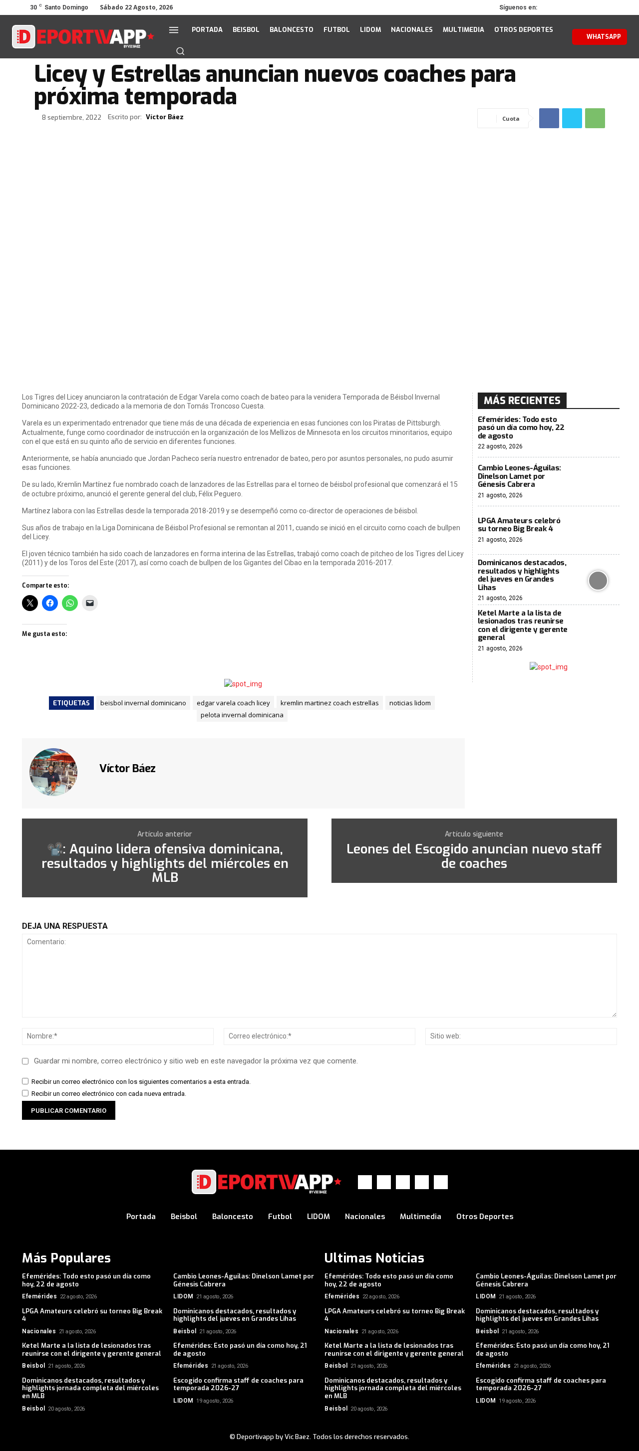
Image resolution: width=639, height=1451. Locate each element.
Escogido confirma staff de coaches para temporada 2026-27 (238, 1384)
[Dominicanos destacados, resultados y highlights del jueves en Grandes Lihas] (598, 580)
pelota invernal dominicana (242, 714)
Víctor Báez (165, 117)
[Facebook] (554, 7)
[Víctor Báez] (59, 772)
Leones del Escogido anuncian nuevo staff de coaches (474, 856)
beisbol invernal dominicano (143, 702)
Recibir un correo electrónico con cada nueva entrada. (108, 1093)
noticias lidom (410, 702)
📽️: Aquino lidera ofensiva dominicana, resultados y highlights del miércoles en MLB (165, 863)
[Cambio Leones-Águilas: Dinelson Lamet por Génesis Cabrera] (598, 481)
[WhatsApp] (596, 7)
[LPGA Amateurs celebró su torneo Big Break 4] (598, 530)
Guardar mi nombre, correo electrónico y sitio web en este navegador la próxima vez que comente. (196, 1060)
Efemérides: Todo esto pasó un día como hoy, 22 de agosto (521, 428)
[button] (180, 50)
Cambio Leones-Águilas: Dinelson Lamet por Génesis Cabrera (519, 476)
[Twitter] (582, 7)
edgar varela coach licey (233, 702)
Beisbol (185, 1331)
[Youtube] (610, 7)
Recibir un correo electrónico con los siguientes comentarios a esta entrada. (141, 1081)
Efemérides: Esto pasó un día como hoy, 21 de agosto (240, 1349)
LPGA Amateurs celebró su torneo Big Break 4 (519, 525)
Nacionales (39, 1331)
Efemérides (39, 1296)
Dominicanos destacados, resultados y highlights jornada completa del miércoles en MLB (90, 1388)
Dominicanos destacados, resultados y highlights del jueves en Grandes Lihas (522, 575)
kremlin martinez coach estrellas (330, 702)
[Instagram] (568, 7)
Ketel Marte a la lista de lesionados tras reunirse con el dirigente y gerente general (523, 625)
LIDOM (183, 1296)
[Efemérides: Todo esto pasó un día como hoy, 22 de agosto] (598, 433)
